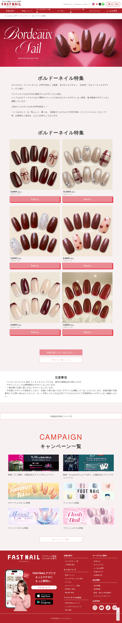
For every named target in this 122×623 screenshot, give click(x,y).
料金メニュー (27, 11)
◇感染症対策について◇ (61, 416)
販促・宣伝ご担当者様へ (103, 592)
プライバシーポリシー (102, 596)
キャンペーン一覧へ (61, 539)
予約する (35, 199)
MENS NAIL (69, 592)
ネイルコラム (95, 11)
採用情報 (97, 589)
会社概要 (97, 585)
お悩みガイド (87, 4)
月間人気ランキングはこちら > (61, 352)
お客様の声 (98, 575)
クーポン (60, 11)
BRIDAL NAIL (70, 589)
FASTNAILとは (67, 4)
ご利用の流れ (77, 4)
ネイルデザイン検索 (43, 10)
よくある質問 (112, 11)
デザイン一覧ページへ (61, 359)
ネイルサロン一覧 (71, 561)
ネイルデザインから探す (74, 578)
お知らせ (97, 561)
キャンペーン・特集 (77, 10)
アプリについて (44, 587)
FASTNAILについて (72, 603)
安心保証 (68, 610)
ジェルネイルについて (73, 606)
